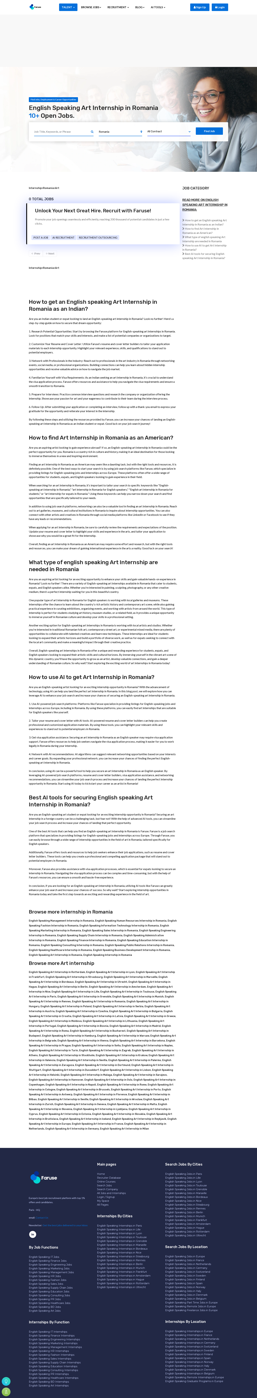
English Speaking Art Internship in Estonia (65, 1114)
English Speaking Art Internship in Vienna (83, 1040)
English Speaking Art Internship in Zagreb (105, 1050)
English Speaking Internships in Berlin (120, 1264)
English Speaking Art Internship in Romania (55, 955)
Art (57, 188)
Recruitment (117, 7)
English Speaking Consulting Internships (53, 1370)
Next (51, 253)
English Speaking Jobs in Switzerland (187, 1271)
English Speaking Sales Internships (50, 1358)
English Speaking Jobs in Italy (183, 1291)
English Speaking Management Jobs (51, 1272)
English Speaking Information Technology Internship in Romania (119, 925)
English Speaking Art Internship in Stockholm (67, 1055)
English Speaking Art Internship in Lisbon (125, 1070)
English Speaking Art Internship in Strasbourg (74, 977)
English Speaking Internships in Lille (119, 1229)
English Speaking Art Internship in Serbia (118, 1006)
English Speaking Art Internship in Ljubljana (100, 1109)
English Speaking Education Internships (53, 1366)
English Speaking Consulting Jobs (49, 1295)
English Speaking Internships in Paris (119, 1225)
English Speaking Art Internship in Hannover (56, 1079)
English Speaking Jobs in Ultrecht (185, 1235)
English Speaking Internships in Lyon (119, 1233)
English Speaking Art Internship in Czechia (82, 1011)
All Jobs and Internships (111, 1193)
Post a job (40, 237)
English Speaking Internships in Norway (189, 1362)
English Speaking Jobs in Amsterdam (188, 1224)
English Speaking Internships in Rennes (121, 1260)
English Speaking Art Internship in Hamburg (69, 1035)
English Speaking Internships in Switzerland (191, 1346)
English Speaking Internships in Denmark (190, 1369)
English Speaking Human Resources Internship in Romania (130, 920)
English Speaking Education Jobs (49, 1291)
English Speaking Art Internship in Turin (53, 1050)
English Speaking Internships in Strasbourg (123, 1256)
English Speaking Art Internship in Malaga (86, 1074)
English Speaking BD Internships (49, 1381)
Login (221, 7)
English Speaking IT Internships (48, 1331)
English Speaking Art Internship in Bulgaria (135, 1011)
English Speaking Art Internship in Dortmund (102, 1065)
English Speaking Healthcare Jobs (49, 1303)
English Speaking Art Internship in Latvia (98, 1016)
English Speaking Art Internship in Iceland (85, 1118)
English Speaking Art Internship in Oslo (108, 1079)
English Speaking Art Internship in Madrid (135, 1026)
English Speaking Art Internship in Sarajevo (140, 1074)
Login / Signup (106, 1197)
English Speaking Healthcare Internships (53, 1377)
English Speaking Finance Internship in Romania (86, 940)
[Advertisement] (128, 40)
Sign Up (201, 7)
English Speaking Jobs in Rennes (185, 1208)
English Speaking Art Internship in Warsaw (123, 1035)
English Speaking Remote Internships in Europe (194, 1377)
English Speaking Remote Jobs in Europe (190, 1306)
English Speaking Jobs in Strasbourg (187, 1204)
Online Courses (106, 1181)
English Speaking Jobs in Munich (185, 1216)
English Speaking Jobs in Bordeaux (186, 1197)
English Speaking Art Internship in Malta (132, 1104)
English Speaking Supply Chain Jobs (51, 1287)
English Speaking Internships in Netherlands (192, 1339)
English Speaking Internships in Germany (190, 1342)
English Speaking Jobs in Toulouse (186, 1185)
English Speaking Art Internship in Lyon (110, 972)
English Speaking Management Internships (55, 1347)
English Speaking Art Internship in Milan (124, 1128)
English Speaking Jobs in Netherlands (188, 1264)
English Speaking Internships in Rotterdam (123, 1283)
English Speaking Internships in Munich (121, 1268)
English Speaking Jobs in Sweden (185, 1275)
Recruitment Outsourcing (98, 237)
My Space (103, 1200)
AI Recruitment (63, 237)
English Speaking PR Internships (49, 1374)
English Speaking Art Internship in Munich (138, 996)
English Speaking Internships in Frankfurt (122, 1271)
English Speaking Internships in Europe (189, 1331)
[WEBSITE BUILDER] (6, 1392)
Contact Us (42, 1217)
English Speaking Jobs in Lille (183, 1177)
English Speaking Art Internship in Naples (147, 1045)
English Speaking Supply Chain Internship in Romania (89, 935)
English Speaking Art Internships (49, 1385)
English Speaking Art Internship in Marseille (130, 977)
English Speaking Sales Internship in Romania (110, 930)
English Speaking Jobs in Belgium (185, 1298)
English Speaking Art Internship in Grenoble (84, 996)
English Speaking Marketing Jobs (49, 1268)
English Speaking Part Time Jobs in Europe (191, 1302)
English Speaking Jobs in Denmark (186, 1294)
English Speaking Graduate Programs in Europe (194, 1381)
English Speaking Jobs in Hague (184, 1227)
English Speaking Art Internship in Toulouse (127, 991)
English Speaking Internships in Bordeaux (122, 1248)
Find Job (209, 131)
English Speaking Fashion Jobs (47, 1280)
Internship (35, 188)
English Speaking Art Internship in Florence (100, 1094)
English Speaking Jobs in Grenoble (186, 1189)
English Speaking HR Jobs (45, 1276)
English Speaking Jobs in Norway (185, 1287)
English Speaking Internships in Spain (188, 1358)
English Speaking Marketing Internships (53, 1343)
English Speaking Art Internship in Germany (72, 1128)
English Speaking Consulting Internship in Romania (72, 945)
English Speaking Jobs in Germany (186, 1268)
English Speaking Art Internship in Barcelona (137, 1040)
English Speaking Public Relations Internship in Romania (139, 945)
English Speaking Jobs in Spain (184, 1283)
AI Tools (157, 7)
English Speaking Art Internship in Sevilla (82, 1060)
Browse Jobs (90, 7)
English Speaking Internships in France (188, 1335)
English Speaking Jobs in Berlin (184, 1212)
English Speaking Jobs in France (184, 1260)
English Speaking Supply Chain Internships (55, 1362)
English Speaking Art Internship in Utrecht (101, 981)
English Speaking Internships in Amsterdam (124, 1275)
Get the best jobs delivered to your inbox (65, 1225)
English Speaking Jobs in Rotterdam (187, 1231)
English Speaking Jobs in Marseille (186, 1193)
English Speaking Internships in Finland (189, 1354)
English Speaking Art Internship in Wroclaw (116, 1099)
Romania (48, 188)
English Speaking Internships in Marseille (122, 1244)
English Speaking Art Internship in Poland (66, 1006)
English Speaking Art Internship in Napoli (71, 1084)
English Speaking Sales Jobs (46, 1283)
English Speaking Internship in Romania (107, 955)
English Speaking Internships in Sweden (189, 1350)
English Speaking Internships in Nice (119, 1252)
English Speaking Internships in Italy (187, 1365)
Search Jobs (104, 1185)
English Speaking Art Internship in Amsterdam (117, 986)
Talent (67, 7)
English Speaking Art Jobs (44, 1310)
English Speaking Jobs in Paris (183, 1174)
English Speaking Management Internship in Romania (61, 920)
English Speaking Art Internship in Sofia (96, 1045)
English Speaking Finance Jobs (47, 1260)
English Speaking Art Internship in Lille (75, 991)
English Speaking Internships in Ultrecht (121, 1287)
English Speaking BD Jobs (45, 1307)
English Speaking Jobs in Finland (185, 1279)
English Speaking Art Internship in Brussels (83, 1089)
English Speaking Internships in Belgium (190, 1373)
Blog (138, 7)
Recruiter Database (109, 1177)
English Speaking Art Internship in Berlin (63, 986)
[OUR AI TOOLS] (6, 1381)
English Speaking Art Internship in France (97, 1123)
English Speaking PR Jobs (45, 1299)
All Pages (102, 1204)
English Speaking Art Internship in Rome (122, 1084)
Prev (37, 253)
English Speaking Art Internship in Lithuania (110, 1021)
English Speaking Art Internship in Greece (149, 1016)
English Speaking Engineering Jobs (50, 1264)
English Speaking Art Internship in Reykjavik (139, 1118)
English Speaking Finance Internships (51, 1335)
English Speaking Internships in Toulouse (122, 1237)
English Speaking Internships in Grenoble (122, 1241)
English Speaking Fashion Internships (51, 1354)
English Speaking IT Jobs (44, 1257)
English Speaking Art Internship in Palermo (134, 1060)
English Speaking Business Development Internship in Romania (131, 950)
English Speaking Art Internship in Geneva (80, 1104)
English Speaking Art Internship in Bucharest (98, 1030)
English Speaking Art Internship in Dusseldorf (70, 1070)
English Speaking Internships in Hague (120, 1279)
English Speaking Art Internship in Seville (63, 1099)
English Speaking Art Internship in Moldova (55, 1021)
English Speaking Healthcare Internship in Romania (60, 950)
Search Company (107, 1189)
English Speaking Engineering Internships (54, 1339)
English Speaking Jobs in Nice (183, 1200)
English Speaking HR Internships (49, 1351)
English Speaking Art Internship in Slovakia (118, 1114)
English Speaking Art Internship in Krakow (121, 1055)
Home (101, 1174)
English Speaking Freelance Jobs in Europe (191, 1310)
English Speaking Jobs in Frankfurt (186, 1220)
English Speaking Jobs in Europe (185, 1256)
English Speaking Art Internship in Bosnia (82, 1026)
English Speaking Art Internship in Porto (136, 1089)
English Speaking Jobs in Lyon (183, 1181)
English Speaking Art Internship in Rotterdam (57, 972)
